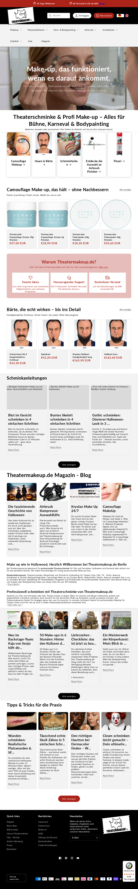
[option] (127, 15)
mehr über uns (14, 605)
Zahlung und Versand (47, 837)
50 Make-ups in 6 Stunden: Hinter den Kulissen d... (53, 639)
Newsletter (12, 849)
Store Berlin (13, 584)
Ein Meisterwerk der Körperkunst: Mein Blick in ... (116, 639)
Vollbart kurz (111, 354)
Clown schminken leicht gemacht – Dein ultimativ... (116, 740)
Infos (102, 3)
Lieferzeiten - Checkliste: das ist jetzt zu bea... (83, 639)
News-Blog (11, 826)
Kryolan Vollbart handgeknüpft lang (82, 355)
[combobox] (58, 15)
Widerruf (42, 830)
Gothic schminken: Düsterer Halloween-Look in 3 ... (108, 419)
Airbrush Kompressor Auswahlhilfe (50, 511)
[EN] (127, 15)
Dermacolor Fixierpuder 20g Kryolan (81, 237)
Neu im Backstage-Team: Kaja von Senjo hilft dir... (21, 641)
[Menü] (133, 862)
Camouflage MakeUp (112, 509)
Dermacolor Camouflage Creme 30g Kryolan (22, 237)
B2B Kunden (12, 830)
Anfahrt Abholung (15, 841)
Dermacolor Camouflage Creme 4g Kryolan (52, 237)
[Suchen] (50, 15)
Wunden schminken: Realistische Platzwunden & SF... (19, 744)
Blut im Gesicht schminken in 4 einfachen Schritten (23, 419)
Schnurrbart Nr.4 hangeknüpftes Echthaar (18, 357)
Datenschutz (44, 826)
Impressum (43, 822)
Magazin (10, 822)
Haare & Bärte (44, 161)
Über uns (103, 267)
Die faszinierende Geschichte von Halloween (21, 511)
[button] (104, 15)
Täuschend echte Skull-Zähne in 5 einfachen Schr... (53, 740)
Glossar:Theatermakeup (17, 833)
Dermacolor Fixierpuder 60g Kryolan (112, 237)
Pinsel (117, 161)
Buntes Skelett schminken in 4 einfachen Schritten (65, 419)
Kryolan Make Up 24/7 (84, 509)
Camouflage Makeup (18, 162)
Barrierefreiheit (45, 841)
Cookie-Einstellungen (47, 845)
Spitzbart (45, 354)
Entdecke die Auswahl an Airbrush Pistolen (94, 166)
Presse (10, 845)
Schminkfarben (69, 162)
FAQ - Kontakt (13, 837)
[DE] (120, 15)
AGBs (40, 833)
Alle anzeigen (125, 189)
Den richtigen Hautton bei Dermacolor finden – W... (81, 742)
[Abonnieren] (97, 838)
